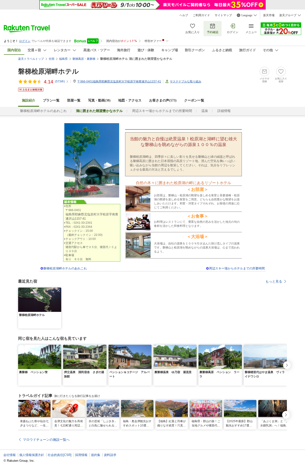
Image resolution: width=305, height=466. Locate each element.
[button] (58, 290)
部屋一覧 (74, 100)
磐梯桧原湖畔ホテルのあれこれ (43, 111)
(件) (60, 81)
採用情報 (81, 455)
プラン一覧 (51, 100)
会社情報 (9, 455)
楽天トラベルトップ (31, 59)
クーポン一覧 (194, 100)
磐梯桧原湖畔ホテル (48, 71)
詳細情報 (224, 111)
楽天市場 (268, 15)
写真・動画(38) (99, 100)
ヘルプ (183, 15)
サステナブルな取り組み (185, 81)
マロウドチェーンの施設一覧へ (46, 439)
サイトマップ (223, 15)
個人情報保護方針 (31, 455)
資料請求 (110, 455)
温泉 (204, 111)
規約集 (95, 455)
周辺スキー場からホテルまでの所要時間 (162, 111)
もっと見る (273, 281)
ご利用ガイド (201, 15)
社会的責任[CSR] (59, 455)
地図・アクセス (130, 100)
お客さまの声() (163, 100)
